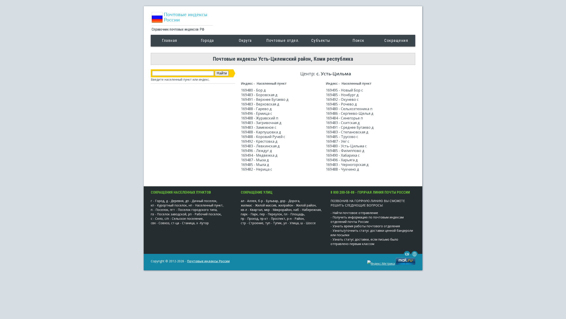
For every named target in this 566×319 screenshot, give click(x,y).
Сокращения (396, 40)
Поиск (358, 40)
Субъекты (320, 40)
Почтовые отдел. (283, 40)
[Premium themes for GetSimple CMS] (414, 256)
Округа (245, 40)
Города (207, 40)
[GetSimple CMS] (407, 256)
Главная (169, 40)
